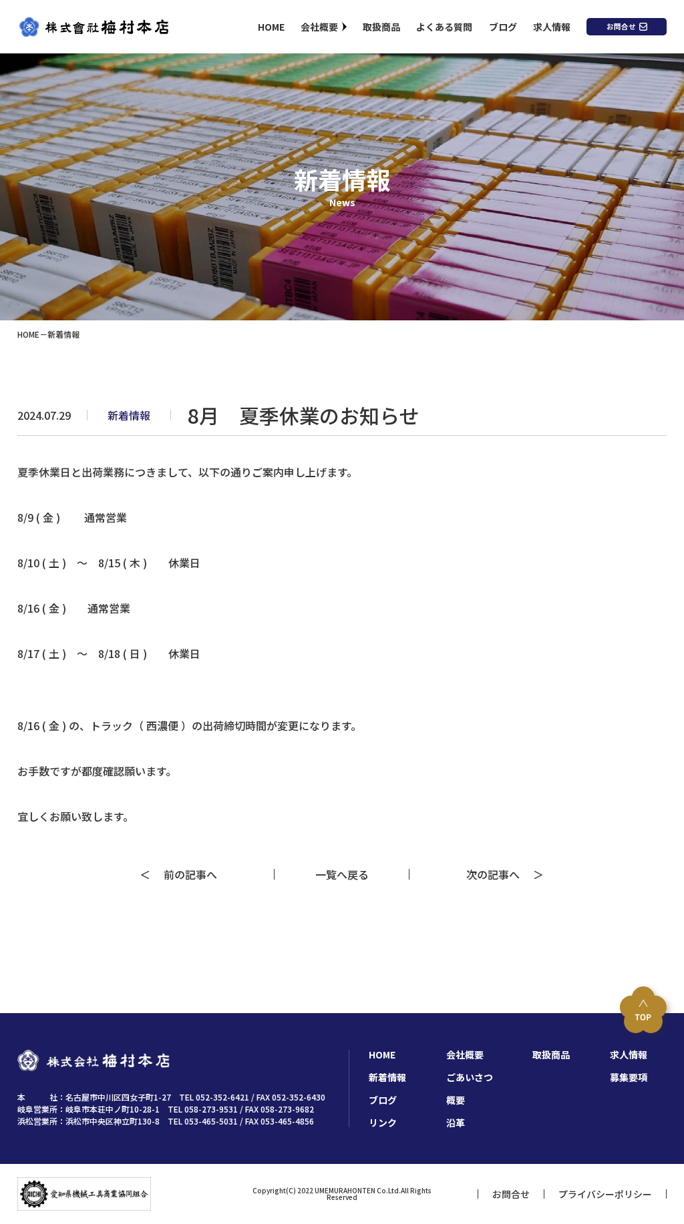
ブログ (503, 26)
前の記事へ (185, 874)
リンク (383, 1122)
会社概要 (319, 26)
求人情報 (551, 26)
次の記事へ (498, 874)
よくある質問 (444, 26)
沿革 (455, 1122)
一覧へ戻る (342, 874)
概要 (455, 1100)
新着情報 (387, 1077)
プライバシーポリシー (605, 1194)
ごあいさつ (469, 1077)
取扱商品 (381, 26)
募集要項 (628, 1077)
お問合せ (621, 26)
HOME (271, 26)
